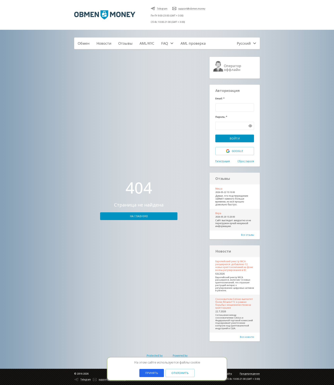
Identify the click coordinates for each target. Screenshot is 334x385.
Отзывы (125, 43)
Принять (151, 373)
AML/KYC (147, 43)
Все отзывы (247, 234)
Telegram (162, 8)
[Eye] (250, 126)
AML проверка (193, 43)
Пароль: (221, 117)
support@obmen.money (191, 8)
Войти (235, 138)
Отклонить (180, 373)
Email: (220, 98)
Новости (103, 43)
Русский (244, 43)
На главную (139, 216)
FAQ (164, 43)
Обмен (83, 43)
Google (237, 151)
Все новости (247, 337)
